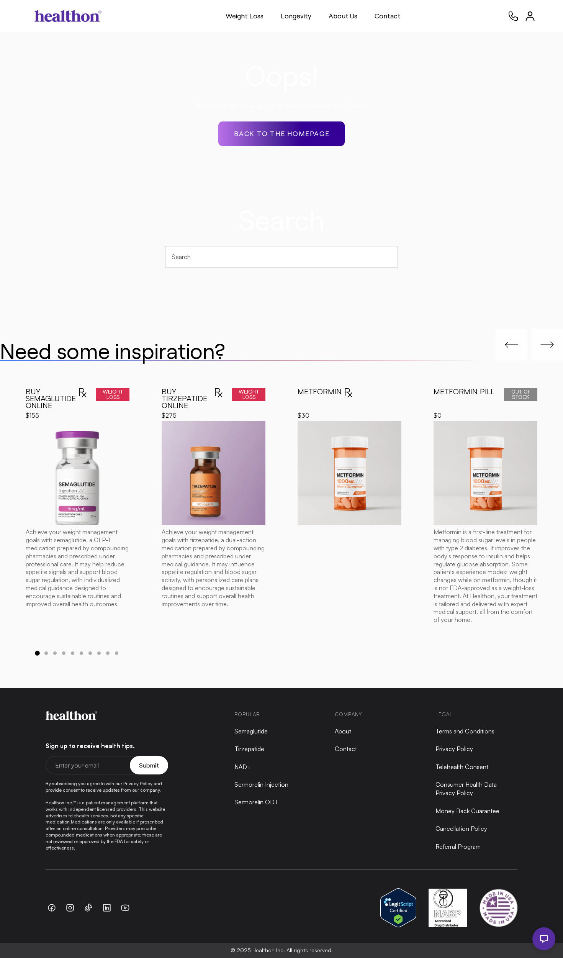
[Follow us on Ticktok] (88, 908)
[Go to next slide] (547, 345)
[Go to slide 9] (107, 653)
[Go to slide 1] (37, 653)
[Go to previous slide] (511, 345)
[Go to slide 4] (63, 653)
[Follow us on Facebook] (52, 908)
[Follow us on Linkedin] (107, 908)
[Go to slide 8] (99, 653)
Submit (149, 765)
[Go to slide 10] (116, 653)
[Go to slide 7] (90, 653)
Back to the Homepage (282, 133)
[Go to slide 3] (55, 653)
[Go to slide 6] (81, 653)
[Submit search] (388, 256)
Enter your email (77, 765)
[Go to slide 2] (46, 653)
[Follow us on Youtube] (125, 908)
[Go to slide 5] (72, 653)
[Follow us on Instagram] (70, 908)
